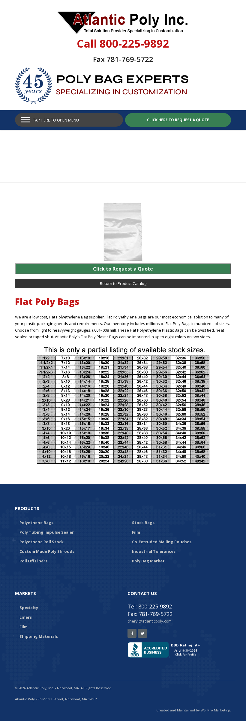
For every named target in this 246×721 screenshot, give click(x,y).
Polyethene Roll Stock (42, 541)
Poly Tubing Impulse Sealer (47, 532)
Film (136, 532)
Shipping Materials (39, 636)
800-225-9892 (134, 43)
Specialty (29, 607)
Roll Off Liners (33, 561)
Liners (26, 617)
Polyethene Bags (36, 522)
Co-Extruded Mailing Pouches (161, 541)
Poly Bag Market (148, 561)
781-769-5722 (129, 59)
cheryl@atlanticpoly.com (150, 621)
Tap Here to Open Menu (56, 120)
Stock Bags (143, 522)
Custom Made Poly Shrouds (47, 551)
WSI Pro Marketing (215, 710)
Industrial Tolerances (154, 551)
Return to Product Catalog (123, 283)
